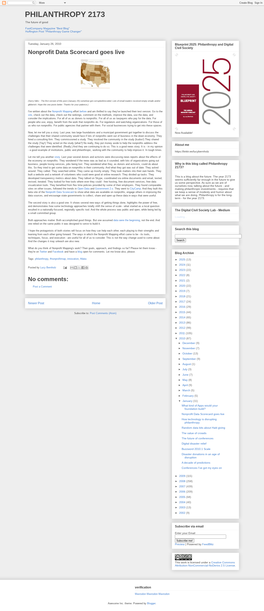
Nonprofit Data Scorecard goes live (203, 414)
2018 (182, 296)
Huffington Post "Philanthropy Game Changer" (53, 31)
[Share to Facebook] (83, 268)
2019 (182, 290)
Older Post (155, 303)
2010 (182, 338)
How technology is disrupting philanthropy (199, 421)
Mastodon (140, 593)
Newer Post (36, 303)
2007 (182, 486)
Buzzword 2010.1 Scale (196, 448)
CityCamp (135, 188)
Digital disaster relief (194, 443)
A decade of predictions (196, 462)
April (185, 385)
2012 (182, 327)
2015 (182, 312)
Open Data (83, 188)
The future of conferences (197, 438)
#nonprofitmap (58, 258)
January (187, 400)
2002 (182, 512)
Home (96, 303)
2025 (182, 259)
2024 (182, 264)
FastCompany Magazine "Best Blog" (47, 28)
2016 (182, 306)
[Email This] (72, 268)
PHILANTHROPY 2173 (65, 14)
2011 (182, 333)
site (30, 114)
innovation (73, 258)
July (185, 369)
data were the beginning (126, 220)
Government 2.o (104, 188)
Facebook (58, 251)
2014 (182, 317)
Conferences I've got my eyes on (202, 467)
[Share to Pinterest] (87, 268)
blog (79, 251)
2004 (182, 502)
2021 (182, 280)
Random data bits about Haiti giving (203, 427)
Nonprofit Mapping (62, 111)
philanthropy (41, 258)
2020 (182, 285)
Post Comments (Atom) (103, 313)
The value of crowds (194, 433)
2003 (182, 507)
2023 (182, 269)
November (189, 348)
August (187, 364)
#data (83, 258)
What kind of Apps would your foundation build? (200, 407)
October (187, 353)
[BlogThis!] (75, 268)
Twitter (43, 251)
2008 (182, 481)
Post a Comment (42, 286)
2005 (182, 497)
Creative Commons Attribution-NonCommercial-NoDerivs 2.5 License (205, 564)
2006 (182, 491)
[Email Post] (65, 267)
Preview (180, 544)
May (185, 379)
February (188, 395)
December (189, 343)
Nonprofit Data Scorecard (60, 192)
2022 (182, 275)
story (57, 156)
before (83, 111)
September (189, 358)
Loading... (181, 216)
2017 (182, 301)
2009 (182, 475)
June (185, 374)
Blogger (151, 603)
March (186, 390)
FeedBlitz (208, 544)
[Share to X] (79, 268)
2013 (182, 322)
